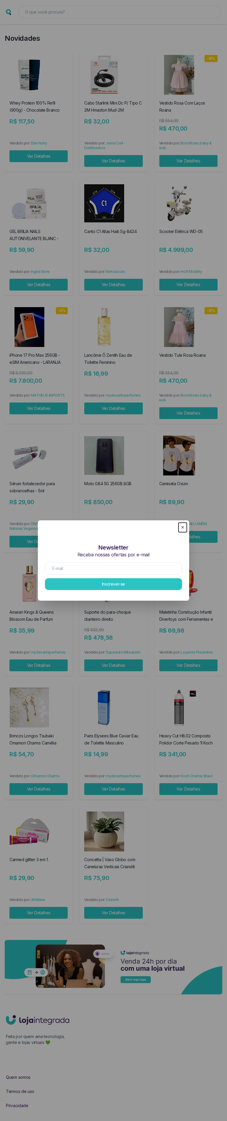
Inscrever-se (113, 583)
